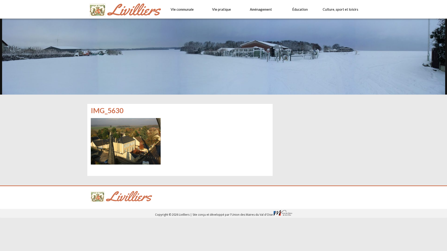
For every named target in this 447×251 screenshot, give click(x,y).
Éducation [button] (300, 9)
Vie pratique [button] (221, 9)
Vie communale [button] (182, 9)
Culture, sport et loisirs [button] (340, 9)
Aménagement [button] (261, 9)
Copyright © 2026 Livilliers (172, 215)
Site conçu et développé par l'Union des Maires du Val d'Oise (233, 215)
